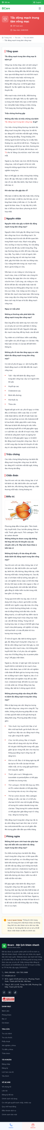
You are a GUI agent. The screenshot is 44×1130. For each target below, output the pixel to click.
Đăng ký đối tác (7, 1095)
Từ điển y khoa (7, 1049)
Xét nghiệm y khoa (9, 1045)
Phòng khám (6, 1015)
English (38, 2)
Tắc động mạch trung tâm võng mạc (19, 122)
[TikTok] (15, 992)
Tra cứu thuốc (7, 1037)
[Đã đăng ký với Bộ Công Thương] (22, 999)
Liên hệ (4, 1091)
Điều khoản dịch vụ (9, 1110)
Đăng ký (5, 1068)
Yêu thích (5, 1076)
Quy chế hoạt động (9, 1106)
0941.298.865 (10, 972)
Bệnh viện (5, 1011)
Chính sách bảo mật (9, 1114)
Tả (6, 152)
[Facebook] (4, 992)
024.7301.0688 (22, 972)
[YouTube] (10, 992)
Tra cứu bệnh (7, 1033)
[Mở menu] (39, 8)
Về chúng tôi (6, 1087)
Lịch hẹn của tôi (8, 1072)
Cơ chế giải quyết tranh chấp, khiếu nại (16, 1103)
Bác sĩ (4, 1019)
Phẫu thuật (6, 1041)
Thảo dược (6, 1053)
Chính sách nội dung (9, 1099)
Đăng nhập (6, 1064)
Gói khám (5, 1023)
